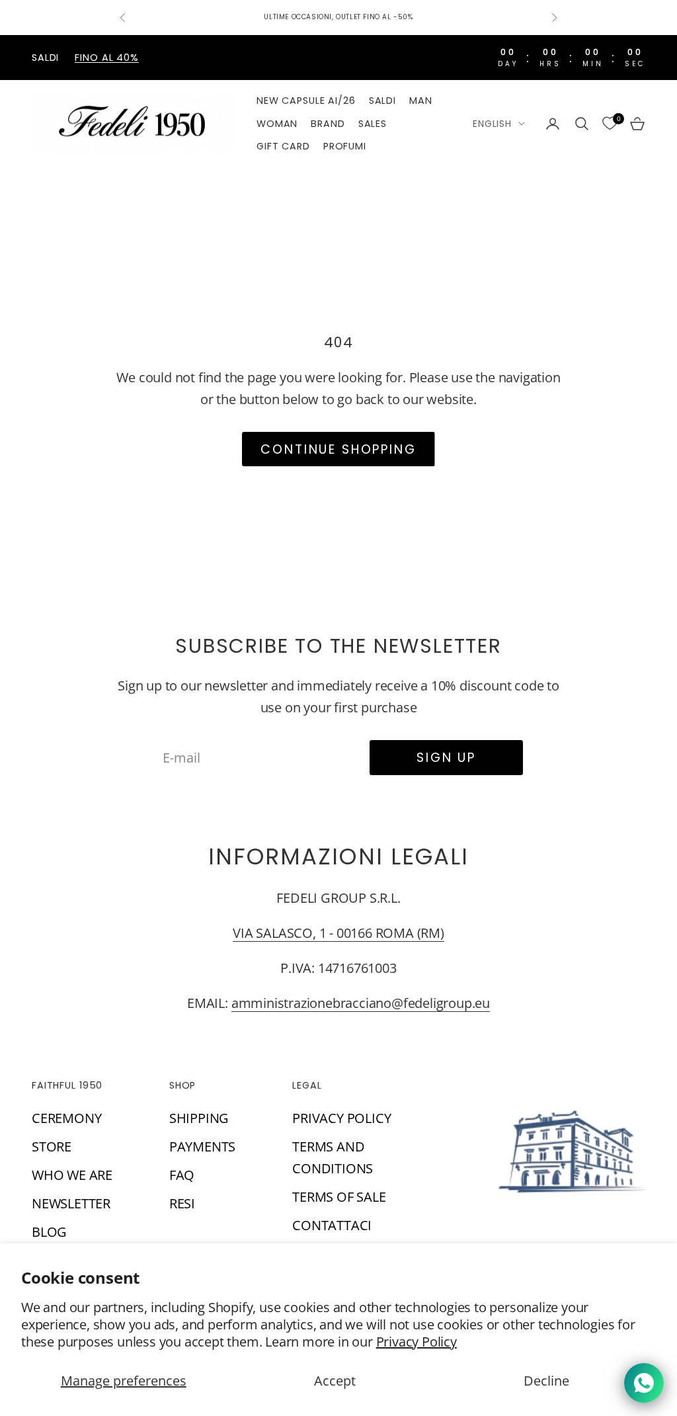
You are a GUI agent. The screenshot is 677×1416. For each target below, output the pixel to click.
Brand (327, 123)
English (492, 123)
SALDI (382, 100)
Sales (372, 123)
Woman (277, 123)
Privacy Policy (416, 1342)
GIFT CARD (283, 146)
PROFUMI (344, 146)
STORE (51, 1146)
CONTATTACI (332, 1225)
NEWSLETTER (71, 1203)
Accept (335, 1381)
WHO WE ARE (72, 1175)
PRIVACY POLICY (341, 1118)
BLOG (49, 1232)
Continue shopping (338, 449)
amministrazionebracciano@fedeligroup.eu (360, 1003)
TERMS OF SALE (338, 1197)
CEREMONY (66, 1118)
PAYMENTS (202, 1146)
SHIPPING (199, 1118)
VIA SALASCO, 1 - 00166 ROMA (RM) (338, 933)
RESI (182, 1203)
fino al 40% (107, 57)
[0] (609, 123)
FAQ (181, 1175)
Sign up (446, 758)
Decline (546, 1381)
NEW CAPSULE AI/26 (306, 100)
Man (420, 100)
